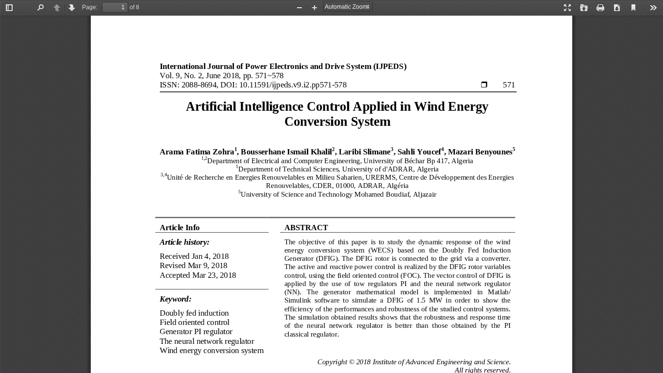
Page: (90, 7)
